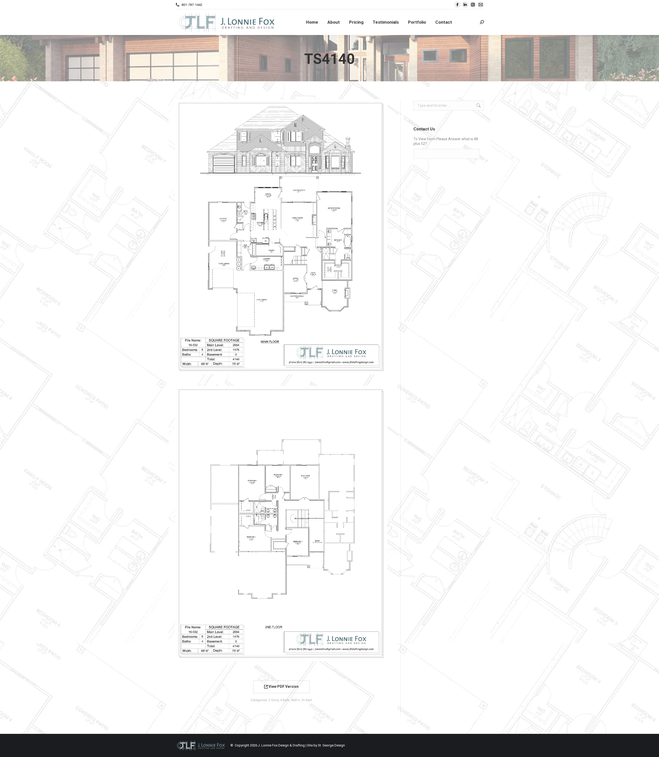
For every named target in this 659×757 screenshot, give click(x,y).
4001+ (295, 700)
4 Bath (284, 700)
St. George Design (331, 745)
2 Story (273, 700)
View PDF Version (283, 686)
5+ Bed (306, 700)
